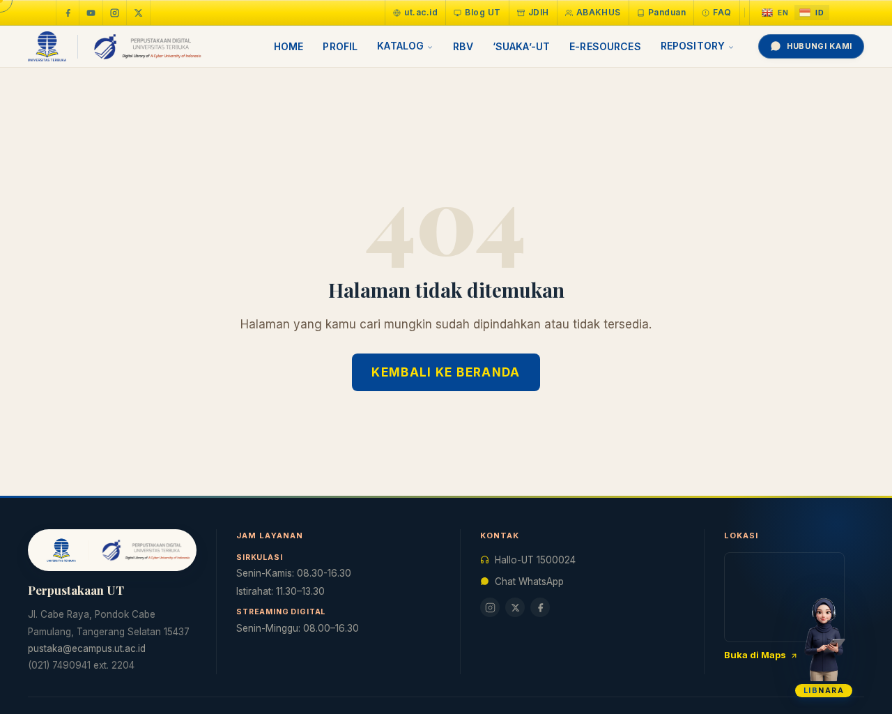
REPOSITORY (693, 46)
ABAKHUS (598, 12)
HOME (289, 46)
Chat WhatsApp (529, 581)
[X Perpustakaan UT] (515, 607)
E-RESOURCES (605, 46)
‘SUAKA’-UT (521, 46)
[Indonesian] (811, 13)
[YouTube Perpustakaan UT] (91, 12)
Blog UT (482, 12)
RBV (462, 46)
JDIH (538, 12)
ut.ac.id (421, 12)
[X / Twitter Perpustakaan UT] (139, 12)
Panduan (667, 12)
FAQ (722, 12)
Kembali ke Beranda (445, 372)
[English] (775, 13)
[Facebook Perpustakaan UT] (67, 12)
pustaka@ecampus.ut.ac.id (87, 648)
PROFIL (340, 46)
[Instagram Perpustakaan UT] (115, 12)
